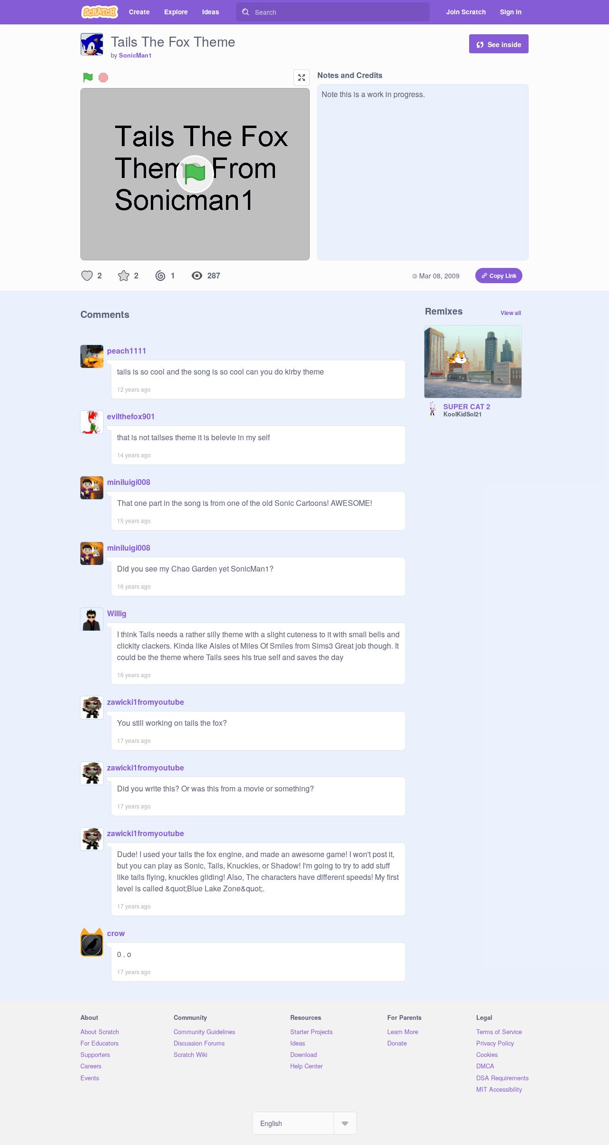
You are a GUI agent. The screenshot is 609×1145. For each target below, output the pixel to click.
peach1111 (127, 350)
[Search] (245, 11)
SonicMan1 (135, 55)
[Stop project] (103, 77)
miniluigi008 (128, 481)
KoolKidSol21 (462, 414)
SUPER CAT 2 (466, 407)
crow (116, 933)
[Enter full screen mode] (302, 77)
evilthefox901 (131, 416)
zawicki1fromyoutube (145, 701)
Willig (117, 613)
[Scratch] (99, 12)
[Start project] (88, 77)
